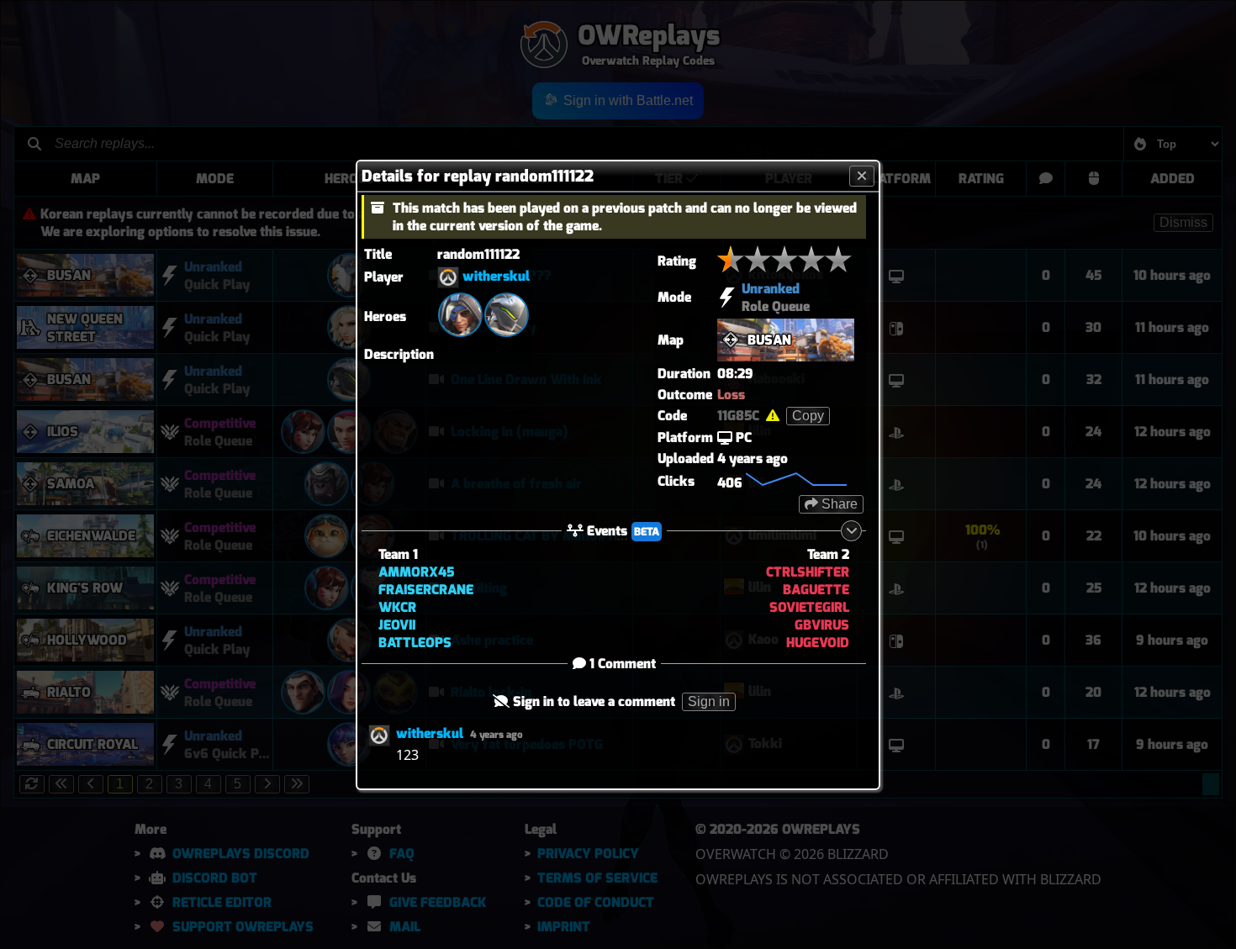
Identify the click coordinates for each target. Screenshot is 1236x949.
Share (838, 504)
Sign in (709, 701)
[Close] (861, 176)
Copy (808, 416)
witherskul (496, 276)
